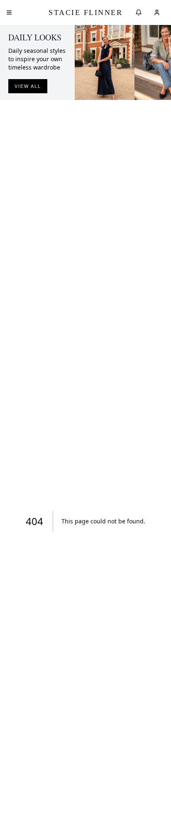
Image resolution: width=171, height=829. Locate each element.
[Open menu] (9, 12)
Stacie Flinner (85, 12)
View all (28, 86)
